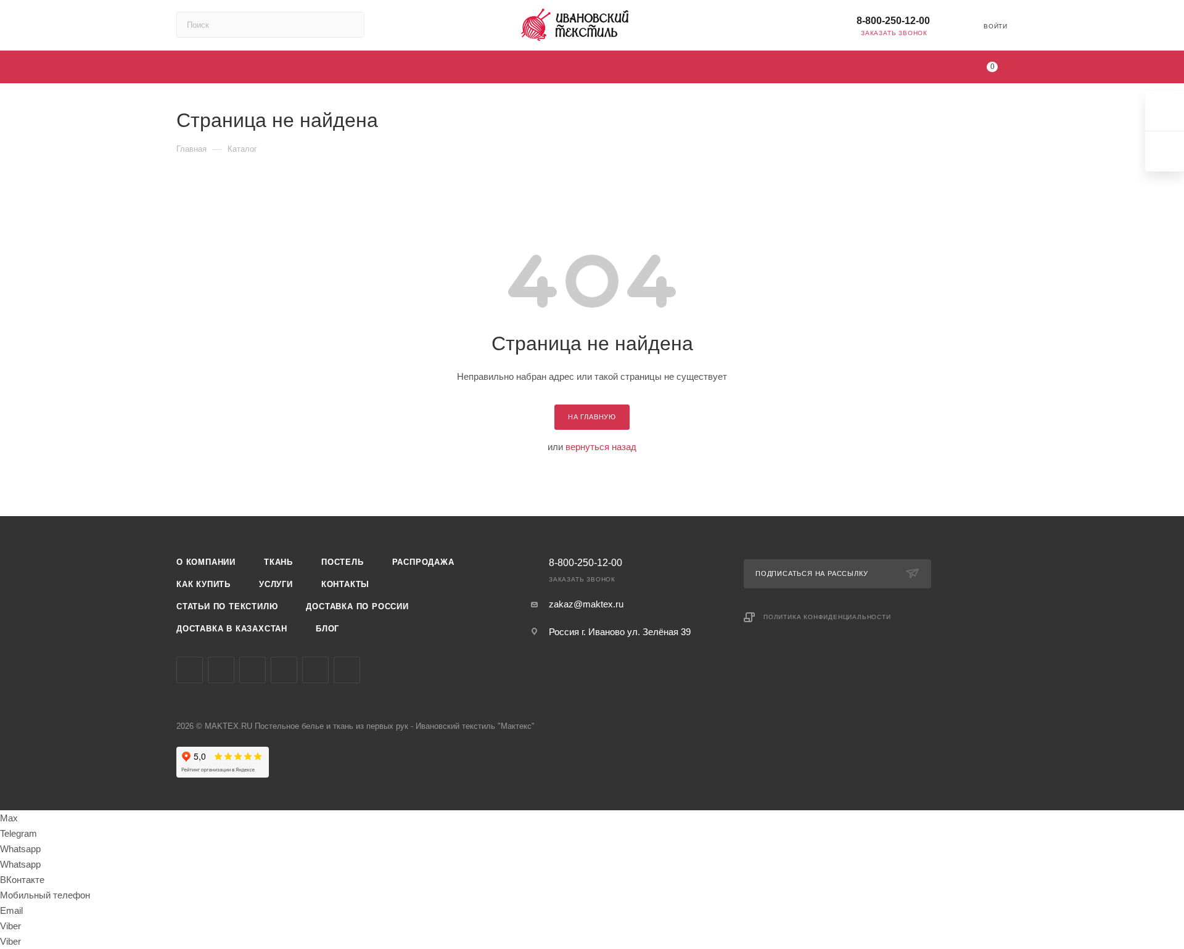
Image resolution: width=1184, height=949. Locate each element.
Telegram (221, 670)
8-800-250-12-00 (893, 20)
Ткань (278, 562)
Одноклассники (284, 670)
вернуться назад (600, 447)
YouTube (252, 670)
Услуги (276, 584)
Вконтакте (189, 670)
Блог (327, 628)
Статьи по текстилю (227, 606)
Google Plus (315, 670)
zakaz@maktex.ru (586, 604)
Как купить (203, 584)
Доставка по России (357, 606)
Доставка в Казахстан (231, 628)
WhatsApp (347, 670)
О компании (206, 562)
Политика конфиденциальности (827, 617)
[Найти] (349, 25)
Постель (342, 562)
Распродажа (423, 562)
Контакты (345, 584)
